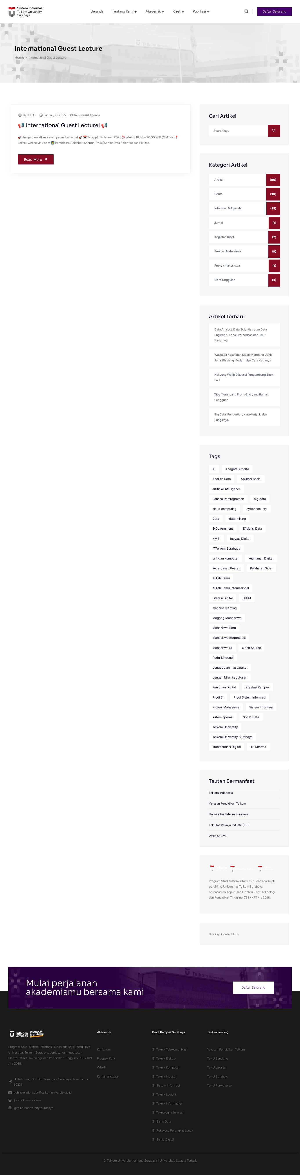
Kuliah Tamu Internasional (230, 588)
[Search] (274, 131)
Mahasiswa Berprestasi (229, 637)
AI (213, 469)
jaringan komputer (225, 558)
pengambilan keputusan (229, 677)
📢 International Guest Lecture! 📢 (63, 125)
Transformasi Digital (226, 747)
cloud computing (224, 509)
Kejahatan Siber (261, 568)
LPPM (246, 598)
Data (215, 518)
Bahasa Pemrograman (228, 499)
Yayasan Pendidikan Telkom (227, 803)
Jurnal (218, 223)
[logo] (25, 11)
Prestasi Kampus (257, 687)
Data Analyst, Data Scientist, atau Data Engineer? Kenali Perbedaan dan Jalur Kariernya (240, 335)
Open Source (251, 648)
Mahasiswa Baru (224, 628)
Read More (33, 159)
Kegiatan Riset (224, 237)
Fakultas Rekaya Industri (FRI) (229, 825)
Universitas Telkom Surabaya (228, 814)
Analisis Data (221, 479)
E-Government (222, 528)
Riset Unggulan (224, 280)
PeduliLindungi (222, 657)
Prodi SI (218, 697)
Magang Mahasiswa (226, 618)
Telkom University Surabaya (232, 737)
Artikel (218, 180)
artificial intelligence (226, 489)
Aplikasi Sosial (251, 479)
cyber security (256, 509)
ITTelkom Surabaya (226, 548)
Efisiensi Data (252, 528)
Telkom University (225, 727)
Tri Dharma (258, 747)
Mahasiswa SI (222, 648)
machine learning (224, 608)
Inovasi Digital (240, 538)
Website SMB (218, 836)
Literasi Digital (222, 598)
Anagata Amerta (237, 469)
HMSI (216, 538)
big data (260, 499)
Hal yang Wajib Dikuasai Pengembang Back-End (244, 377)
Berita (218, 194)
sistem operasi (222, 717)
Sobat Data (251, 717)
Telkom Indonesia (221, 793)
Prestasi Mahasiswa (227, 251)
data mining (237, 518)
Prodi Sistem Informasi (249, 697)
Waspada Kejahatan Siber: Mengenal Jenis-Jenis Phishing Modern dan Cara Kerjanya (244, 357)
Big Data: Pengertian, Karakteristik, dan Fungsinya (240, 417)
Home (19, 57)
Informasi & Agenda (87, 115)
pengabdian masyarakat (230, 667)
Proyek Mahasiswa (227, 265)
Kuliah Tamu (221, 578)
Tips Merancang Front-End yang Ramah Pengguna (241, 397)
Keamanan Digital (260, 558)
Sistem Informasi (261, 707)
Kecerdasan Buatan (226, 568)
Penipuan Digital (224, 687)
